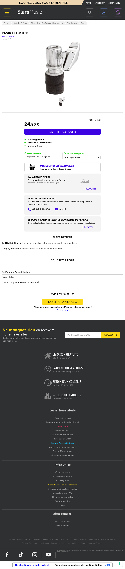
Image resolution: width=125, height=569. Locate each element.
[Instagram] (35, 554)
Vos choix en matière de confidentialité (78, 565)
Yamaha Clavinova (79, 539)
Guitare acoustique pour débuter (65, 543)
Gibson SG (64, 539)
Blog (63, 505)
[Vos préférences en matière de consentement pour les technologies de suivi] (120, 564)
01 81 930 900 (67, 385)
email (62, 209)
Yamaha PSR (94, 539)
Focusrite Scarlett (108, 539)
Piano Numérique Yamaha (92, 543)
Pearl (83, 23)
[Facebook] (7, 554)
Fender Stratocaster (33, 539)
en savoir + (90, 227)
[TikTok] (21, 554)
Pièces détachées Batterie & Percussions (47, 23)
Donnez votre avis (62, 302)
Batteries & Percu (20, 23)
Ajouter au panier (62, 132)
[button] (62, 101)
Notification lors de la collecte (32, 565)
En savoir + (62, 310)
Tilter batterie (72, 23)
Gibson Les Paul (16, 539)
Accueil (6, 23)
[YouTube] (48, 554)
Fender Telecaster (50, 539)
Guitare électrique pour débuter (35, 543)
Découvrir (91, 189)
